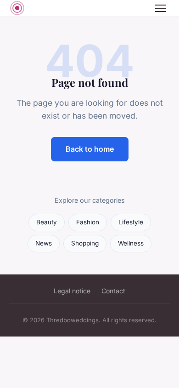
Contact (113, 291)
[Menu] (160, 8)
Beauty (46, 222)
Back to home (90, 149)
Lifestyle (130, 222)
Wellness (131, 243)
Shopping (85, 243)
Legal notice (72, 291)
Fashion (87, 222)
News (43, 243)
